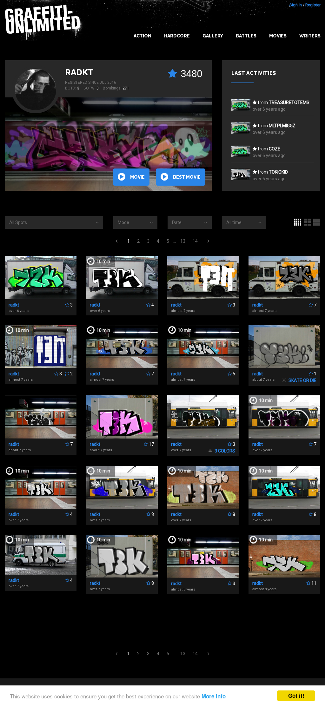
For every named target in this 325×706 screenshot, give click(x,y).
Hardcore (177, 35)
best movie (187, 177)
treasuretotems (289, 102)
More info (214, 696)
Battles (246, 35)
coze (274, 148)
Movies (278, 35)
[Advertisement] (162, 622)
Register (313, 5)
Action (142, 35)
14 (195, 241)
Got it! (296, 695)
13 (182, 241)
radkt (79, 72)
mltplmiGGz (282, 125)
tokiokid (278, 172)
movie (137, 177)
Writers (310, 35)
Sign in (295, 5)
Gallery (212, 35)
